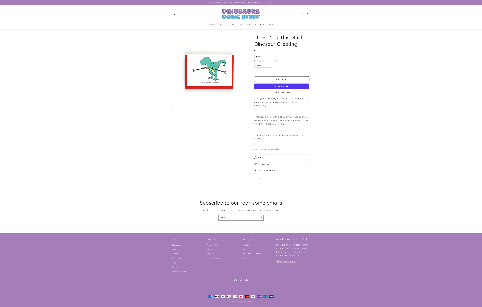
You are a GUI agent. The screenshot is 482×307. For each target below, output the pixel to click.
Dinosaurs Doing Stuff (244, 301)
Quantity (257, 65)
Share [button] (259, 178)
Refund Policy (213, 249)
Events (175, 254)
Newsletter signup (180, 271)
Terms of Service (214, 258)
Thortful (245, 258)
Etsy (243, 249)
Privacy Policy (213, 245)
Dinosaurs (176, 245)
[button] (174, 14)
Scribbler (245, 245)
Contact (175, 267)
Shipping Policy (214, 254)
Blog (174, 262)
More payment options (282, 92)
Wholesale (176, 258)
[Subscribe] (260, 218)
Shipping (257, 61)
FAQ (174, 249)
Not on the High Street (252, 254)
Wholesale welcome (286, 261)
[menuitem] (212, 24)
